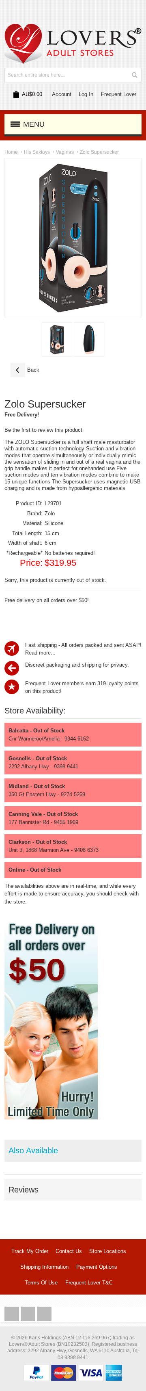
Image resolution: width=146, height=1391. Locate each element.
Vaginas (65, 152)
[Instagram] (29, 1314)
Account (61, 94)
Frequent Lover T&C (89, 1283)
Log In (86, 94)
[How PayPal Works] (73, 1369)
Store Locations (107, 1251)
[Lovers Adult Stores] (73, 28)
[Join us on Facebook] (12, 1314)
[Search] (134, 75)
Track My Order (29, 1251)
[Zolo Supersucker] (57, 339)
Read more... (40, 653)
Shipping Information (44, 1267)
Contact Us (69, 1251)
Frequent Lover (118, 94)
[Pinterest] (44, 1314)
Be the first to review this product (43, 430)
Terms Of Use (41, 1283)
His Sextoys (37, 152)
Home (11, 152)
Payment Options (96, 1267)
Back (25, 370)
